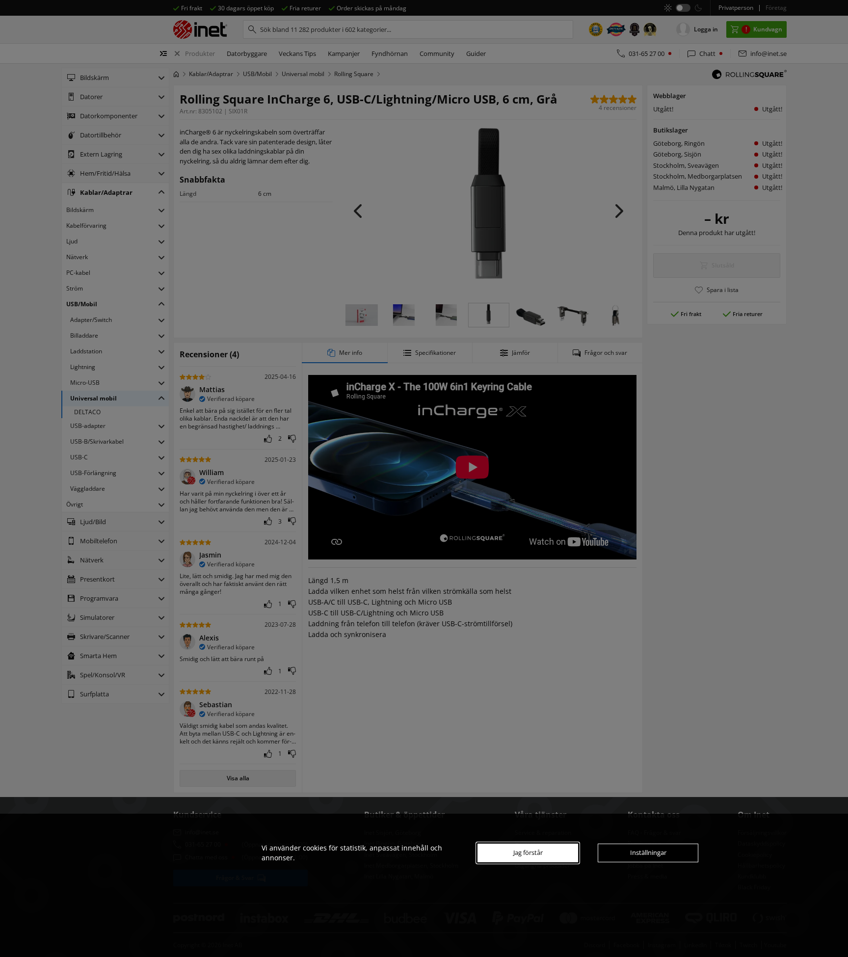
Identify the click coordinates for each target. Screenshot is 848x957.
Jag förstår (528, 852)
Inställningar (648, 852)
